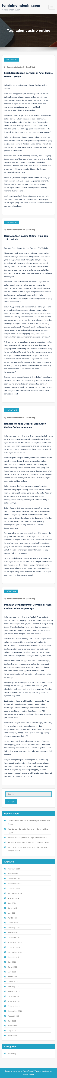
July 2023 (12, 962)
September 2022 (15, 1011)
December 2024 (15, 879)
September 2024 (15, 893)
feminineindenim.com (21, 5)
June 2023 (12, 967)
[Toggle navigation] (51, 7)
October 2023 (14, 947)
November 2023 (15, 942)
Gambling (30, 67)
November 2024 (15, 884)
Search (11, 802)
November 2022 (15, 1001)
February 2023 (14, 987)
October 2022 (14, 1006)
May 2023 (12, 972)
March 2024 (13, 923)
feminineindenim (14, 67)
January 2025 (14, 874)
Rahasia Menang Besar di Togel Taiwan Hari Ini (28, 838)
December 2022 (15, 996)
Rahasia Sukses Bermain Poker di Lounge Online (28, 842)
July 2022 (12, 1021)
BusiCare (45, 1071)
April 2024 (12, 918)
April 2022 (12, 1036)
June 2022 (12, 1026)
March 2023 (13, 982)
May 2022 (12, 1031)
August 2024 (13, 898)
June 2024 (12, 908)
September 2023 (15, 952)
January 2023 (14, 992)
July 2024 (12, 903)
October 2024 (14, 888)
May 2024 (12, 913)
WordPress (28, 1071)
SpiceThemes (28, 1075)
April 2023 (12, 977)
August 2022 (13, 1016)
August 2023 (13, 957)
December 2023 (15, 938)
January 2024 (14, 933)
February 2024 (14, 928)
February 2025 (14, 869)
